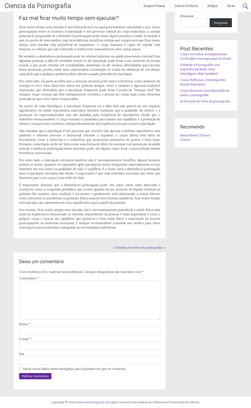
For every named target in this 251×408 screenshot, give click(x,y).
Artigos (212, 6)
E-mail (25, 339)
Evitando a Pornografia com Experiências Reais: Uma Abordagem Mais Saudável (200, 69)
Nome (25, 324)
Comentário (29, 278)
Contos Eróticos (186, 6)
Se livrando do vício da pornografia (205, 101)
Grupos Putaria (154, 6)
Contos (185, 140)
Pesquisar (187, 16)
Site (21, 354)
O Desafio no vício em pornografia (139, 247)
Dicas (231, 6)
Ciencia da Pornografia (38, 6)
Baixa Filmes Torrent (195, 135)
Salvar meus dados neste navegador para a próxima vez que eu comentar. (74, 369)
